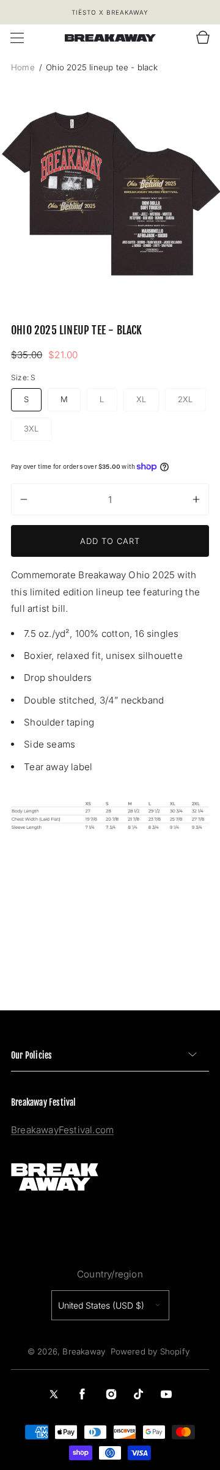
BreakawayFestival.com (62, 1130)
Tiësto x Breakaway (110, 12)
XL (147, 401)
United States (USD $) (101, 1305)
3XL (38, 430)
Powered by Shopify (150, 1351)
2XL (192, 401)
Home (24, 67)
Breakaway (83, 1351)
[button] (17, 37)
